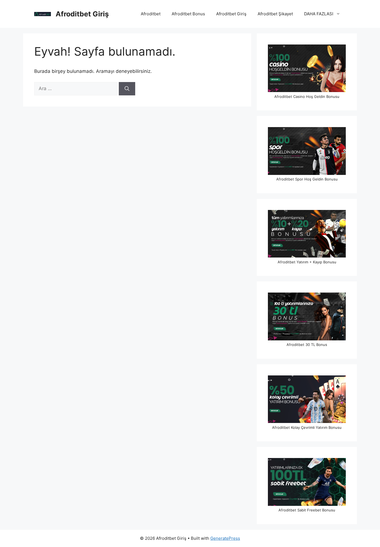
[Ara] (127, 88)
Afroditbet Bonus (188, 13)
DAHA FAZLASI (318, 13)
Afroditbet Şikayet (275, 13)
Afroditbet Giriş (82, 14)
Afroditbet (151, 13)
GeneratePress (225, 538)
